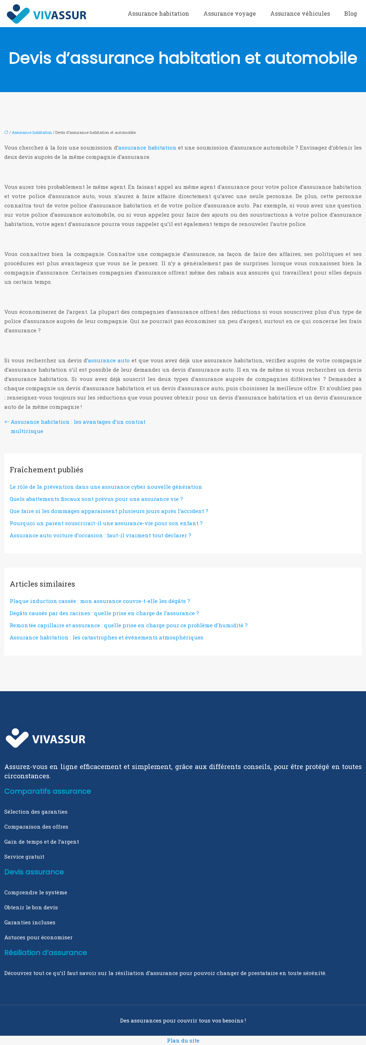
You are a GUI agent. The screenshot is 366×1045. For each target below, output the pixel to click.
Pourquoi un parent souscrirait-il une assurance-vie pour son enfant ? (106, 523)
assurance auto (109, 360)
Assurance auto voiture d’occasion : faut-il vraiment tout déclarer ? (100, 535)
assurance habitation (147, 147)
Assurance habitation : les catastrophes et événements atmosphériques (106, 637)
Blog (350, 13)
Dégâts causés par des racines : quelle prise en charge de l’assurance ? (104, 613)
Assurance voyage (229, 13)
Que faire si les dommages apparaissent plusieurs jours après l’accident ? (109, 510)
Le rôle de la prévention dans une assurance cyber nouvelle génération (106, 486)
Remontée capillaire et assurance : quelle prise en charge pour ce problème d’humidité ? (129, 625)
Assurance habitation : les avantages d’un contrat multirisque (78, 426)
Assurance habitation (158, 13)
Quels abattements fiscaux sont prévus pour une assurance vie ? (96, 498)
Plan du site (183, 1040)
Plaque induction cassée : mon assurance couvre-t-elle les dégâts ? (100, 600)
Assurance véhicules (300, 13)
